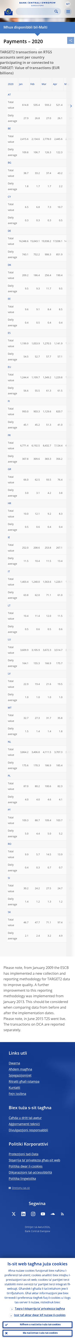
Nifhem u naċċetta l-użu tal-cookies (40, 1325)
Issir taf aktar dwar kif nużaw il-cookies (40, 1315)
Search (56, 11)
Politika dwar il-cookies (26, 1166)
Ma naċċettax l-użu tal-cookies (40, 1333)
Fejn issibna (17, 1094)
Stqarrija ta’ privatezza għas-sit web (34, 1160)
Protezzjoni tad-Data (23, 1154)
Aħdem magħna (20, 1069)
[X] (13, 1214)
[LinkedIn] (23, 1214)
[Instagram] (33, 1214)
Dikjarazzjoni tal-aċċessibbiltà (30, 1172)
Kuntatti (14, 1087)
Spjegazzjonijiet (20, 1075)
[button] (67, 4)
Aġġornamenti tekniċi (24, 1124)
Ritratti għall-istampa (24, 1081)
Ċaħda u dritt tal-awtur (25, 1118)
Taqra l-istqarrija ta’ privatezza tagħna (40, 1308)
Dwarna (14, 1063)
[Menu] (68, 11)
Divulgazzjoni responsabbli (28, 1130)
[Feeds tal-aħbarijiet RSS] (62, 1214)
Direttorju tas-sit (21, 1188)
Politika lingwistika (22, 1178)
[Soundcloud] (52, 1214)
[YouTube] (43, 1214)
